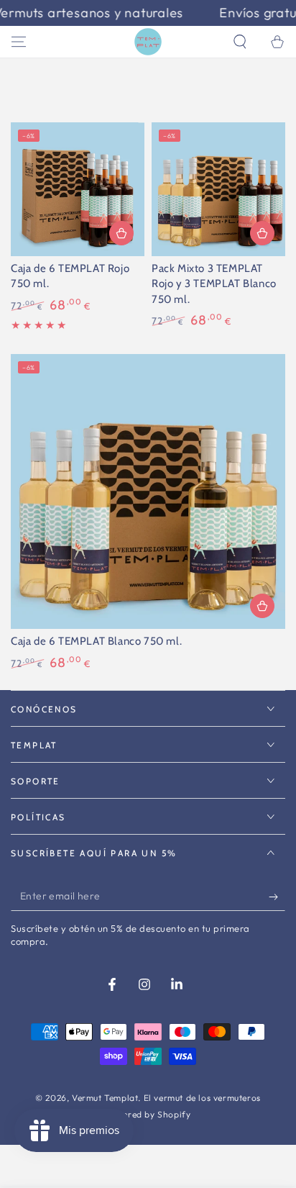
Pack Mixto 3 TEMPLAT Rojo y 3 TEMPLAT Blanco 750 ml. (214, 284)
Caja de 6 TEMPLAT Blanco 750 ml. (96, 641)
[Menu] (18, 42)
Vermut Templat (105, 1097)
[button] (240, 42)
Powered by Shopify (148, 1114)
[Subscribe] (277, 896)
